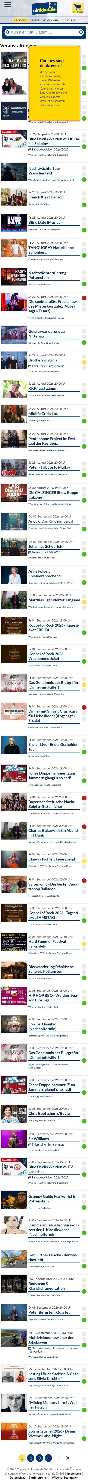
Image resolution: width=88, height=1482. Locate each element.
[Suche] (8, 32)
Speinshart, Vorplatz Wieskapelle (44, 229)
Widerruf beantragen (65, 1477)
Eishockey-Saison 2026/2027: (50, 149)
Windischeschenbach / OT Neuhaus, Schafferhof (51, 607)
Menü (7, 4)
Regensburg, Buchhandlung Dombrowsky (48, 1385)
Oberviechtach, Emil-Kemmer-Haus (45, 727)
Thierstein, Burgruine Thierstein (43, 371)
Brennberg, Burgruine (38, 420)
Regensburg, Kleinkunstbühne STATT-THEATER (50, 583)
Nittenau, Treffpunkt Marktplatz (43, 343)
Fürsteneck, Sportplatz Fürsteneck (44, 784)
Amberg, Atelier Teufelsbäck (41, 557)
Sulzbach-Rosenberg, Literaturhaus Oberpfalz (50, 1414)
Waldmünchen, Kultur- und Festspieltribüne (49, 504)
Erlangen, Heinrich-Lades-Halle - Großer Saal (49, 528)
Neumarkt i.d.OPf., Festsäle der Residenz (47, 450)
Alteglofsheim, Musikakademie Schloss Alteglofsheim (53, 1241)
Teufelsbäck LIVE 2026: (46, 552)
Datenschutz (17, 1477)
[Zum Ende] (67, 1457)
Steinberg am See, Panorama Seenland (46, 317)
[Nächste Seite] (59, 1457)
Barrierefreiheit (38, 1477)
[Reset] (81, 32)
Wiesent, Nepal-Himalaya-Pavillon (44, 1295)
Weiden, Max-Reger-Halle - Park (43, 1007)
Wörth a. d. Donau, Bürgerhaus (43, 1356)
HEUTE (36, 20)
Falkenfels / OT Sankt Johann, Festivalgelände (50, 866)
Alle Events (20, 20)
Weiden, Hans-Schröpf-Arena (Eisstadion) (48, 122)
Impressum (74, 1473)
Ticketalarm (50, 20)
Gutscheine (69, 20)
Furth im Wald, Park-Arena (41, 1266)
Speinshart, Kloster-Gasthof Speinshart (46, 694)
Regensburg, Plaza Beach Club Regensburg (48, 1035)
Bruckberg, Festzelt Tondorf (41, 1120)
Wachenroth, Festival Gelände (42, 637)
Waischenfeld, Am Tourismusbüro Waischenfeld (51, 180)
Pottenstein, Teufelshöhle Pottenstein (46, 395)
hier (58, 105)
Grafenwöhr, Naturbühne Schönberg (45, 259)
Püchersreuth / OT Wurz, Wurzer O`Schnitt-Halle (51, 1442)
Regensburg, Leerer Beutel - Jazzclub (45, 1319)
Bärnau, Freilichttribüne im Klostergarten (48, 474)
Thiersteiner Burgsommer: (48, 366)
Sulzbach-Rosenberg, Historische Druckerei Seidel (52, 842)
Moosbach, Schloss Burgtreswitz (43, 895)
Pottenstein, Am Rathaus (40, 284)
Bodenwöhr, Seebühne (39, 204)
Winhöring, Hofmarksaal (40, 1096)
